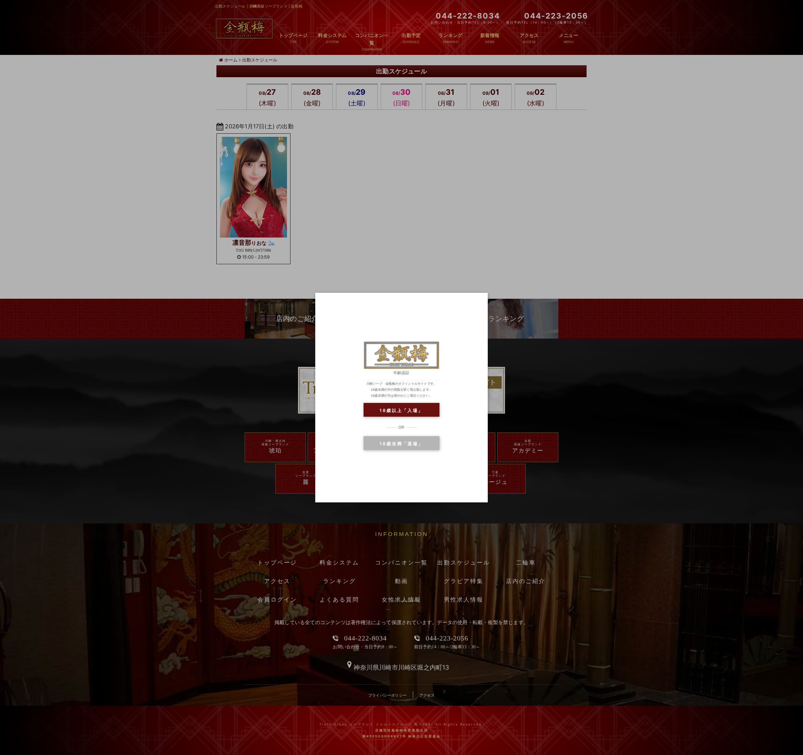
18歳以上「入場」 (401, 410)
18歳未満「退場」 (401, 443)
